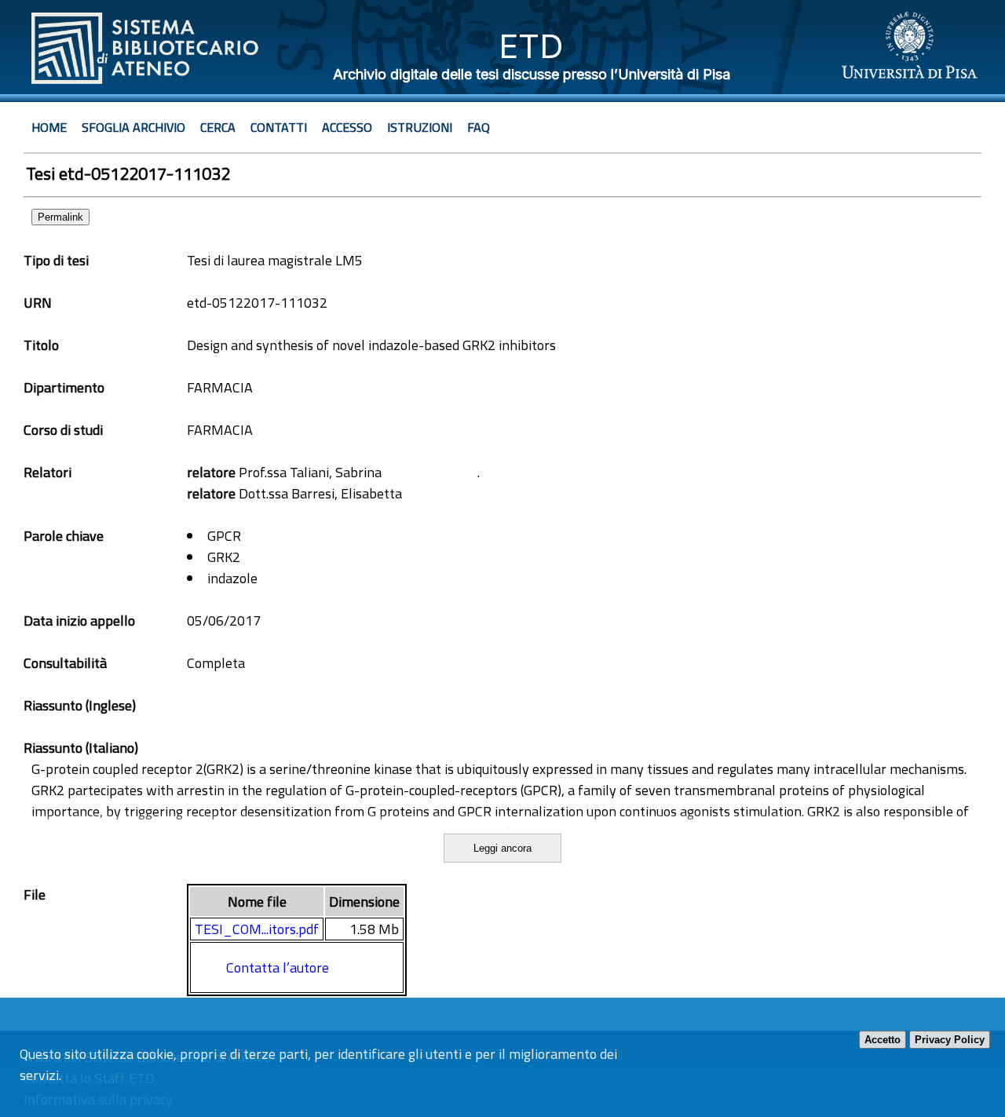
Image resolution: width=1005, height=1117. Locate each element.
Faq (478, 127)
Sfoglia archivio (133, 127)
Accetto (882, 1040)
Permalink (60, 217)
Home (49, 127)
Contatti (278, 127)
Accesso (347, 127)
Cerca (218, 127)
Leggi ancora (502, 848)
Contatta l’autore (277, 967)
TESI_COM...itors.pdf (257, 929)
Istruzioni (419, 127)
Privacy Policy (950, 1040)
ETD (531, 46)
